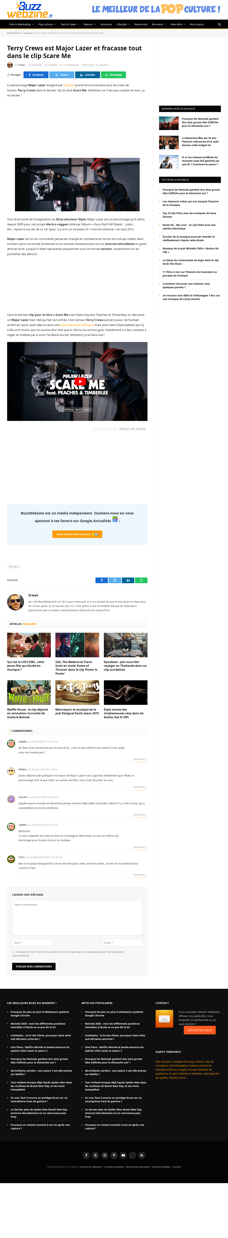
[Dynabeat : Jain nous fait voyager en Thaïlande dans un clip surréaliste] (125, 645)
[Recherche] (219, 24)
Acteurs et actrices (200, 1065)
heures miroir (177, 1077)
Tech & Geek (68, 24)
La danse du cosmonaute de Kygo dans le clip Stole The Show (191, 261)
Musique (28, 33)
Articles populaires (114, 1167)
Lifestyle (121, 24)
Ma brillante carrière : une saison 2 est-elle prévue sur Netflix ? (41, 1072)
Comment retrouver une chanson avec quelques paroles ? (186, 285)
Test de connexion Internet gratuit (185, 1063)
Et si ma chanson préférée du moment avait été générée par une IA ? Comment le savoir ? (200, 160)
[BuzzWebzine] (30, 10)
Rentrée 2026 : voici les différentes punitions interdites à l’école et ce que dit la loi (38, 1025)
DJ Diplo (68, 85)
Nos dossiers (163, 1061)
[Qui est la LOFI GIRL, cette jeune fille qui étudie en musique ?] (29, 645)
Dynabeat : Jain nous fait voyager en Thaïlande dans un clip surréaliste (125, 666)
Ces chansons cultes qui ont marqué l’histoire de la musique (191, 203)
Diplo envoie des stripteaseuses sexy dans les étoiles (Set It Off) (124, 713)
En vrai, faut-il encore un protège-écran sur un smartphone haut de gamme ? (39, 1099)
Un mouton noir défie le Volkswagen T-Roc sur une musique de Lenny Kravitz (191, 297)
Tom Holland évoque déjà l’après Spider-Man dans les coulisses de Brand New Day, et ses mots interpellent (41, 1086)
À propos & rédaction (90, 1167)
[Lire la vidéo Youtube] (80, 381)
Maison (88, 24)
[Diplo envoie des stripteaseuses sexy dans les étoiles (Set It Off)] (125, 692)
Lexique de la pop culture (188, 1061)
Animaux (106, 24)
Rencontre (141, 24)
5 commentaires (71, 64)
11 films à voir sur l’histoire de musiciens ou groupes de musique (190, 273)
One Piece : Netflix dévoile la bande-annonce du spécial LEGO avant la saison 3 (40, 1049)
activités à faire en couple (171, 1069)
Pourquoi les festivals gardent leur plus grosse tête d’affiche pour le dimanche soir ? (200, 122)
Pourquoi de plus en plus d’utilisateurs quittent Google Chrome (40, 1013)
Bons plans (197, 24)
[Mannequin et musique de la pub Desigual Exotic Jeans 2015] (77, 692)
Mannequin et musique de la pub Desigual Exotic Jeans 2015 (77, 711)
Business (157, 24)
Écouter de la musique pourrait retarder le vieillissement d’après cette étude (189, 238)
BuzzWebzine (14, 33)
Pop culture (45, 24)
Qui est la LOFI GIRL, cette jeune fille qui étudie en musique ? (25, 666)
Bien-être (176, 24)
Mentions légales (161, 1167)
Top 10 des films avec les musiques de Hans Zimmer (189, 214)
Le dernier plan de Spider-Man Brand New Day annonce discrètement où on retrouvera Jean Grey (39, 1113)
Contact (177, 1167)
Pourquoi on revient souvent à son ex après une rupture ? (40, 1126)
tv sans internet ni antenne (185, 1073)
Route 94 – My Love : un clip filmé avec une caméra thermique (189, 226)
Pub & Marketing (20, 24)
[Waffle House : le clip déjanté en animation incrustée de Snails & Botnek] (29, 692)
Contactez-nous (200, 1030)
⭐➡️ (77, 534)
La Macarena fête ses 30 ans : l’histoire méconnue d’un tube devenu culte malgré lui (200, 141)
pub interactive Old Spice (77, 325)
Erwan (22, 64)
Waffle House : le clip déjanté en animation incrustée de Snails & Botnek (27, 713)
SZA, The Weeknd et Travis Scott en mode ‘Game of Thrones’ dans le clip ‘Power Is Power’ (76, 667)
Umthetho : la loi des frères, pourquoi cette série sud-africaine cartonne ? (41, 1037)
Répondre (140, 759)
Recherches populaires (138, 1167)
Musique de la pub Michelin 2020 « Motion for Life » (191, 250)
